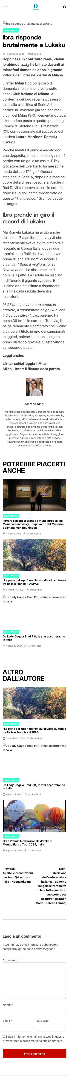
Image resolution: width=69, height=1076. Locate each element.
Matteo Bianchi (33, 533)
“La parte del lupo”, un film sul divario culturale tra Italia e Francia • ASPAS (34, 582)
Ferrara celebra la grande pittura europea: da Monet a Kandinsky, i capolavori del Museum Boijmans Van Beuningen (33, 524)
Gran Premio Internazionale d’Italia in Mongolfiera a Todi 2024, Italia (27, 842)
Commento (11, 960)
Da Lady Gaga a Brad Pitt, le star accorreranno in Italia (34, 638)
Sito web (43, 1020)
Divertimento (11, 30)
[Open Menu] (5, 7)
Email (7, 1020)
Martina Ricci (34, 53)
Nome (8, 1005)
